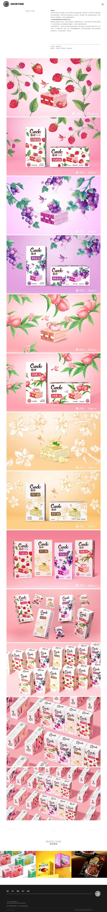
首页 (8, 891)
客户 (23, 891)
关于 (13, 891)
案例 (18, 891)
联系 (28, 891)
